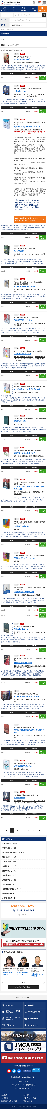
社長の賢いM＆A (20, 91)
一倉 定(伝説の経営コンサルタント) (26, 392)
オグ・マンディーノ (20, 424)
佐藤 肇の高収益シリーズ (11, 889)
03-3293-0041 (23, 910)
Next (43, 982)
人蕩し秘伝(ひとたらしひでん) (25, 558)
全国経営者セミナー (22, 1088)
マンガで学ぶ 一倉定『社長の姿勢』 (28, 389)
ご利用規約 (5, 1098)
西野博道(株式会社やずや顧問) (23, 357)
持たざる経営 (19, 251)
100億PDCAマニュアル (22, 354)
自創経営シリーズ (9, 866)
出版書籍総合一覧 (9, 898)
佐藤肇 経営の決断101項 (23, 663)
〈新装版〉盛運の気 (21, 526)
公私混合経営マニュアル (23, 766)
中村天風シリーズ (9, 848)
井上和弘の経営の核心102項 (24, 286)
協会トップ (22, 1081)
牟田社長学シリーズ (9, 862)
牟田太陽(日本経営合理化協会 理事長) (26, 62)
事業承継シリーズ (9, 857)
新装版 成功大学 (20, 421)
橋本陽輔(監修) (37, 130)
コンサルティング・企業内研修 (22, 1085)
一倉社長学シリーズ (9, 843)
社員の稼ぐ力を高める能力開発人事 (27, 127)
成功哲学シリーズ (9, 880)
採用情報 (26, 1095)
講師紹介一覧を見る (23, 987)
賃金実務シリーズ (9, 875)
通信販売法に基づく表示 (9, 1101)
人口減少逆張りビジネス (23, 320)
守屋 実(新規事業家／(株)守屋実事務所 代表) (29, 456)
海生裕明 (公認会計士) (21, 769)
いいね (28, 1071)
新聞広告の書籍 (8, 894)
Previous (2, 982)
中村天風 (16, 595)
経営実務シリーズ (9, 871)
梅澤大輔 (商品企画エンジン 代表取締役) (27, 492)
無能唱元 (16, 529)
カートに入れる (42, 77)
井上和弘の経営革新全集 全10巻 (26, 696)
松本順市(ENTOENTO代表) (22, 130)
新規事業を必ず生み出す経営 (24, 453)
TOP (2, 29)
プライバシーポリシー (31, 1098)
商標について (28, 1101)
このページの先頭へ (23, 997)
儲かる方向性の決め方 (22, 59)
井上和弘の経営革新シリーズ (13, 852)
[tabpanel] (9, 965)
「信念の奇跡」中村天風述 (24, 592)
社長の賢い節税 (19, 798)
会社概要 (4, 1095)
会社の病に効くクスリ (22, 629)
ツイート (37, 1070)
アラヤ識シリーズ (9, 884)
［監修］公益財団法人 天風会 (30, 595)
